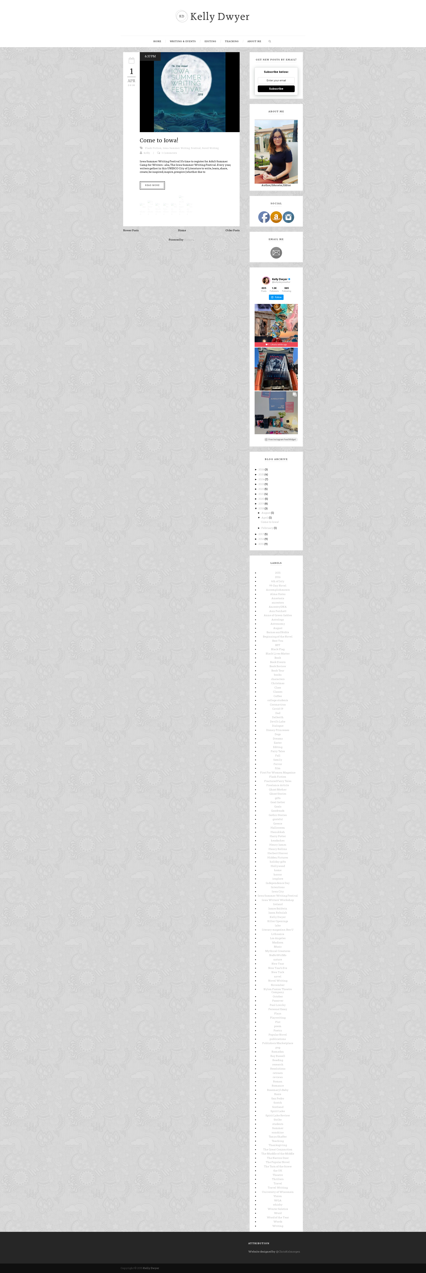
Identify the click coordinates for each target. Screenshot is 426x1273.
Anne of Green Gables (278, 615)
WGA (278, 1200)
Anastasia (277, 598)
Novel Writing (210, 148)
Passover (277, 1000)
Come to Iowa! (159, 140)
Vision (278, 1196)
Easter (278, 742)
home (278, 870)
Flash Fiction (153, 148)
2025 (261, 474)
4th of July (277, 581)
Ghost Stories (277, 793)
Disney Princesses (277, 730)
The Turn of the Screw (278, 1166)
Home (157, 41)
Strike (278, 1119)
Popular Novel (278, 1034)
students (277, 1124)
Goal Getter (277, 802)
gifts (278, 798)
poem (277, 1026)
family (277, 759)
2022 (261, 489)
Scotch (278, 1102)
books (278, 674)
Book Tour (277, 670)
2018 (261, 508)
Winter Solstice (278, 1209)
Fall (277, 755)
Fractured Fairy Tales (277, 781)
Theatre (278, 1175)
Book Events (278, 662)
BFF (277, 645)
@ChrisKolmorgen (288, 1251)
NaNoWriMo (277, 955)
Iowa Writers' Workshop (278, 900)
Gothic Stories (278, 815)
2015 (261, 544)
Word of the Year (278, 1217)
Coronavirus (278, 704)
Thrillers (278, 1179)
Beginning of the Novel (278, 636)
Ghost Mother (278, 789)
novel (277, 976)
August (266, 512)
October (278, 996)
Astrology (277, 619)
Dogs (278, 734)
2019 (261, 503)
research (277, 1064)
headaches (278, 840)
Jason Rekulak (277, 912)
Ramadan (278, 1051)
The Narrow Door (278, 1158)
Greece (277, 823)
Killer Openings (277, 921)
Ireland (278, 904)
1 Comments (169, 153)
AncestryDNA (278, 606)
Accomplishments (278, 589)
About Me (254, 41)
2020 (261, 498)
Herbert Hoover (278, 853)
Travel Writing (278, 1187)
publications (278, 1039)
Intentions (278, 887)
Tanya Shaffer (278, 1136)
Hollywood (278, 866)
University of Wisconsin (278, 1192)
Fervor (278, 764)
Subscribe (276, 88)
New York (277, 972)
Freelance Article (277, 785)
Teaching (232, 41)
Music (278, 946)
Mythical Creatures (277, 951)
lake (278, 925)
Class (277, 687)
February (267, 528)
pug (277, 1047)
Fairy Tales (278, 751)
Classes (277, 691)
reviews (278, 1077)
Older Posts (232, 230)
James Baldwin (277, 908)
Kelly (147, 153)
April (265, 517)
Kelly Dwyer (278, 917)
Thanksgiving (278, 1145)
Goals (277, 806)
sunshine (278, 1132)
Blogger (189, 239)
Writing (277, 1226)
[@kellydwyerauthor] (266, 280)
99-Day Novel (277, 585)
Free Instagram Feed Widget (282, 439)
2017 (261, 534)
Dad (277, 713)
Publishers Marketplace (277, 1043)
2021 (261, 494)
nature (277, 959)
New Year (278, 963)
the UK (277, 1170)
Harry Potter (278, 836)
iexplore (277, 878)
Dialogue (278, 725)
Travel (278, 1183)
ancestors (278, 602)
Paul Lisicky (278, 1005)
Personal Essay (277, 1009)
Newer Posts (131, 230)
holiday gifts (278, 861)
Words (277, 1221)
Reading (277, 1060)
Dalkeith (278, 717)
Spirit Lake (278, 1111)
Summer (277, 1128)
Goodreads (277, 810)
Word (278, 1213)
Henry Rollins (278, 849)
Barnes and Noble (278, 632)
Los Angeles (278, 938)
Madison (277, 942)
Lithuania (277, 934)
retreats (278, 1073)
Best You (277, 640)
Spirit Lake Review (278, 1115)
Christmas (277, 683)
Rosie (277, 1094)
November (278, 985)
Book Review (278, 666)
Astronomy (277, 623)
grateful (278, 819)
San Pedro (277, 1098)
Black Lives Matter (278, 653)
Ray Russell (277, 1056)
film (278, 768)
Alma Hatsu (278, 594)
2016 (261, 539)
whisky (278, 1204)
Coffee (278, 696)
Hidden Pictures (277, 857)
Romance (278, 1085)
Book (278, 657)
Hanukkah (278, 832)
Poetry (278, 1030)
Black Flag (278, 649)
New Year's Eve (277, 968)
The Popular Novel (278, 1162)
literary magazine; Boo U (278, 929)
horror (278, 874)
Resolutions (277, 1068)
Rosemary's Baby (278, 1090)
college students (277, 700)
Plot (277, 1022)
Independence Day (278, 883)
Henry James (277, 844)
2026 (261, 469)
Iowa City (278, 891)
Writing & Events (183, 41)
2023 (261, 484)
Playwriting (278, 1017)
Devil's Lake (277, 721)
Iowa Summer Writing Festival (182, 148)
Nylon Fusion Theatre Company (278, 991)
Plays (277, 1013)
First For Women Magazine (278, 772)
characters (278, 679)
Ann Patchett (277, 611)
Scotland (277, 1107)
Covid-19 (277, 708)
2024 (261, 479)
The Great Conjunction (277, 1149)
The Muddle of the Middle (277, 1153)
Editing (210, 41)
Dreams (278, 738)
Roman (277, 1081)
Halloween (278, 827)
